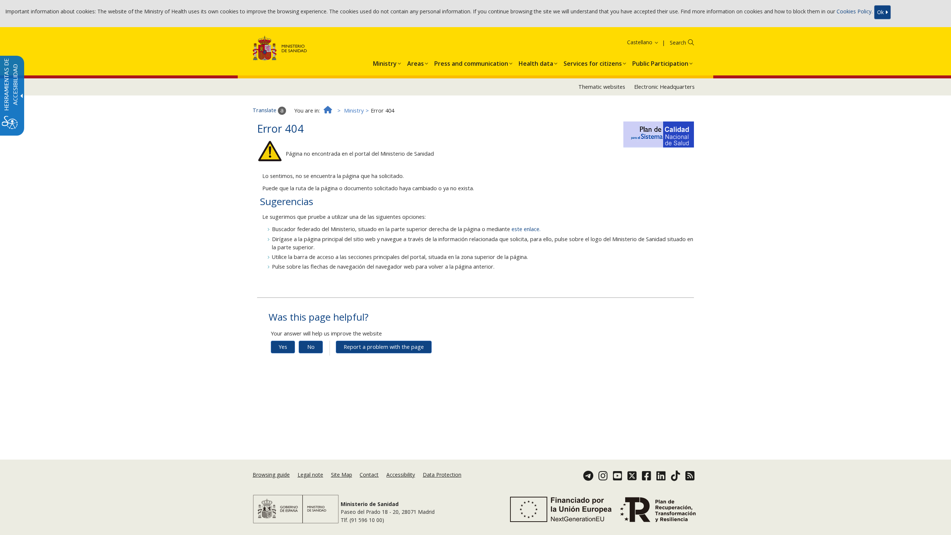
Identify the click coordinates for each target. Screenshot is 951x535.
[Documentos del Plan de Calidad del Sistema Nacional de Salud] (658, 133)
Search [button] (678, 42)
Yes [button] (283, 346)
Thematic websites (601, 86)
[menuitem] (385, 62)
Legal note (310, 474)
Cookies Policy (854, 11)
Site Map (341, 474)
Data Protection (442, 474)
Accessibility (400, 474)
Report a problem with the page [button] (384, 346)
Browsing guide (271, 474)
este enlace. (526, 229)
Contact (369, 474)
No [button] (311, 346)
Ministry (354, 110)
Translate (265, 110)
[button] (633, 42)
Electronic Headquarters (664, 86)
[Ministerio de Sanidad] (280, 50)
